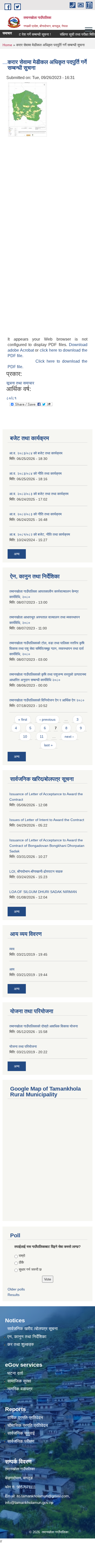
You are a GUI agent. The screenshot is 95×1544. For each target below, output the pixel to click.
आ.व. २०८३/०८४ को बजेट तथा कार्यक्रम (35, 453)
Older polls (16, 1289)
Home (7, 45)
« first (22, 719)
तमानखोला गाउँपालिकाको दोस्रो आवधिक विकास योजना (43, 1026)
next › (69, 737)
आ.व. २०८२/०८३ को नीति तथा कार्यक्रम (35, 514)
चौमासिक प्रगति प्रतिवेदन (27, 1425)
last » (48, 745)
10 (25, 737)
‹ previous (47, 719)
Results (14, 1295)
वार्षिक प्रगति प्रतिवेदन (25, 1417)
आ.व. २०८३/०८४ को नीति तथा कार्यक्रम (35, 473)
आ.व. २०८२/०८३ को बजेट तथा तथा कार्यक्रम (38, 494)
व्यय (11, 949)
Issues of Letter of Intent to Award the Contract (46, 820)
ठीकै (21, 1262)
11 (42, 737)
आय (11, 969)
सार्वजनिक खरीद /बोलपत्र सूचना (32, 1328)
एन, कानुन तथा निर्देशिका (26, 1336)
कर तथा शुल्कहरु (20, 1344)
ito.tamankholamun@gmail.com (42, 1496)
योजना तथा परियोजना (23, 1046)
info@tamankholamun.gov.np (29, 1502)
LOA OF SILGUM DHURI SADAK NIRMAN (43, 892)
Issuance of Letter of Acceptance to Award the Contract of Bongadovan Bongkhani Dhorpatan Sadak (46, 845)
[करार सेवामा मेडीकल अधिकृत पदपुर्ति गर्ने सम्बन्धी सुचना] (27, 109)
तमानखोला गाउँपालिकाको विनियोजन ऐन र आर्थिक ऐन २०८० (46, 700)
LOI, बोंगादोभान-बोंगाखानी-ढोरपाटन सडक (36, 871)
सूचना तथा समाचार (20, 383)
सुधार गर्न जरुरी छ (30, 1269)
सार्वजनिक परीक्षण (20, 1441)
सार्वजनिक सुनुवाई (21, 1433)
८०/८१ (11, 398)
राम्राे (22, 1256)
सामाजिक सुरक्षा (19, 1381)
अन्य (17, 554)
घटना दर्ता (15, 1373)
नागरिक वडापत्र (19, 1389)
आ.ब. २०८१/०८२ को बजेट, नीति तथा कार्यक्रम (39, 534)
